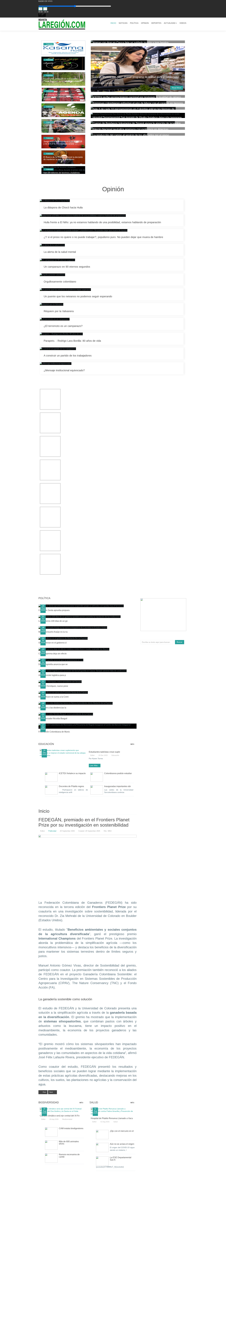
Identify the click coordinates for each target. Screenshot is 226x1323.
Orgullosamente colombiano (60, 281)
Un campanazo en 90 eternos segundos (67, 266)
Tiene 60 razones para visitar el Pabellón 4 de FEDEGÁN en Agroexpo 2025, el (63, 111)
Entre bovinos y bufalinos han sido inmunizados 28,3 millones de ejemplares (62, 127)
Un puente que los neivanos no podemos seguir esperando (78, 296)
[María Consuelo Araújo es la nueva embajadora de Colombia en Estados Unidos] (70, 627)
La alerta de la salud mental (60, 251)
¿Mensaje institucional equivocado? (64, 370)
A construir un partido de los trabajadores (68, 355)
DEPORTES (156, 23)
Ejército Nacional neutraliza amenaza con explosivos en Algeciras (130, 129)
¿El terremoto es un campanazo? (63, 326)
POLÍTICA (134, 23)
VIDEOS (182, 23)
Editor (92, 755)
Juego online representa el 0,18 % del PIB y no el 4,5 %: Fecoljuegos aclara (62, 142)
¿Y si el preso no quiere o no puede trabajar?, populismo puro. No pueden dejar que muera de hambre (103, 237)
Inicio (113, 23)
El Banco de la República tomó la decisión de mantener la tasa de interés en (63, 158)
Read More (176, 88)
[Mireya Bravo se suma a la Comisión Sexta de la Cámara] (70, 692)
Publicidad (49, 44)
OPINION (145, 23)
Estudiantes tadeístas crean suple (104, 752)
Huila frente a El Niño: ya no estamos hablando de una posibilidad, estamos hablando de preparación (102, 222)
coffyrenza (48, 63)
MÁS (133, 744)
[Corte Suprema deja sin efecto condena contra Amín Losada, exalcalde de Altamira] (70, 649)
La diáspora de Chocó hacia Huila (63, 207)
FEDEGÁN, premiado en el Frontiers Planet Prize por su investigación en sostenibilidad (83, 822)
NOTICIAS (123, 23)
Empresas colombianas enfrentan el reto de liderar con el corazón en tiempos (138, 103)
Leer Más (94, 765)
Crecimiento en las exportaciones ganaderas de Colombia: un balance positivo (60, 96)
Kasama (47, 47)
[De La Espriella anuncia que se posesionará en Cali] (70, 660)
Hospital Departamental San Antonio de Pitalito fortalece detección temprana (137, 117)
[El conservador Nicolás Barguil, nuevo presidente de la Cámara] (70, 714)
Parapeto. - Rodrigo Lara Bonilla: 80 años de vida (72, 340)
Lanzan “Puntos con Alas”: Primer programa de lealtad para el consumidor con (136, 78)
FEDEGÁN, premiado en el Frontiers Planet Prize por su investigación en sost (62, 80)
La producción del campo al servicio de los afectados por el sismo (131, 135)
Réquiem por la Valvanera (59, 311)
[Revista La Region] (62, 24)
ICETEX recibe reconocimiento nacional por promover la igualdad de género (137, 97)
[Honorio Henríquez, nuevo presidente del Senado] (70, 682)
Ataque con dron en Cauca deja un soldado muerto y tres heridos (131, 42)
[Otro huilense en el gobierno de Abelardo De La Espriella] (70, 638)
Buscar (179, 642)
